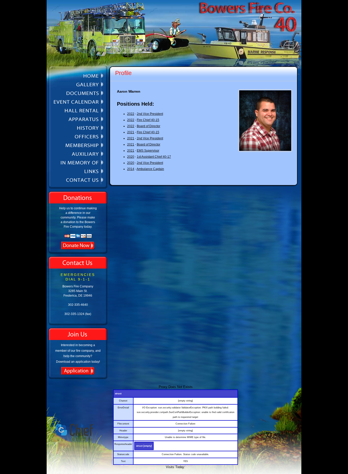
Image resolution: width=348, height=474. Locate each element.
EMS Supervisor (148, 150)
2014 (130, 169)
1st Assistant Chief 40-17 (154, 157)
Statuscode (123, 454)
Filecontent (123, 423)
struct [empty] (144, 446)
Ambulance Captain (150, 169)
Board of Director (148, 126)
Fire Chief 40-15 (148, 120)
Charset (123, 400)
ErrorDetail (123, 407)
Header (123, 430)
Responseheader (123, 444)
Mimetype (123, 437)
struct (118, 393)
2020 (130, 157)
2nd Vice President (150, 114)
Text (123, 461)
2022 (130, 114)
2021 (130, 132)
